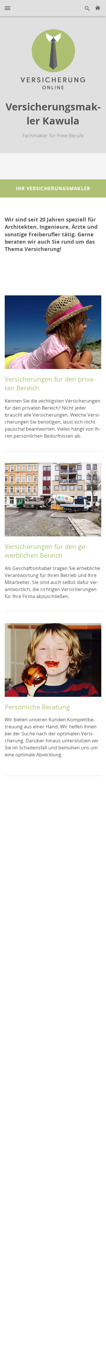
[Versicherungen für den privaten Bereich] (53, 334)
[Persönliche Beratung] (53, 662)
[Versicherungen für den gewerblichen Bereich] (53, 502)
